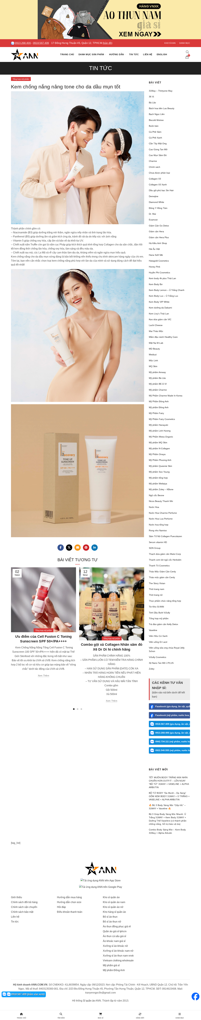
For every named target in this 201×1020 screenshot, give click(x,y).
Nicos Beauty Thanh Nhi (161, 501)
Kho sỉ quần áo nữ (113, 907)
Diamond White (156, 202)
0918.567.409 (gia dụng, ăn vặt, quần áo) (172, 724)
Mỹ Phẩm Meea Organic (161, 436)
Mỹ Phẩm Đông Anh (159, 401)
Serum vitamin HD (158, 542)
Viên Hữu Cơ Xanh (158, 636)
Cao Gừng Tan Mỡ (158, 149)
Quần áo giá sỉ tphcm (114, 931)
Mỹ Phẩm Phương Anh (160, 460)
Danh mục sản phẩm (91, 54)
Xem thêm (43, 675)
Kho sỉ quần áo (111, 897)
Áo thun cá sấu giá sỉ (114, 936)
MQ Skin (153, 366)
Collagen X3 (155, 179)
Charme (153, 161)
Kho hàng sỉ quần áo (114, 912)
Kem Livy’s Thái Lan (159, 313)
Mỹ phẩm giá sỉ (111, 965)
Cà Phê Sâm (155, 132)
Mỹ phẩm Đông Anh (158, 407)
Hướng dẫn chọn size (69, 902)
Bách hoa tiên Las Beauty (161, 108)
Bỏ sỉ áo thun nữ (112, 921)
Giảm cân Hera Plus (159, 237)
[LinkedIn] (94, 547)
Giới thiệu (16, 897)
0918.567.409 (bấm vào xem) (28, 994)
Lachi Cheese (156, 325)
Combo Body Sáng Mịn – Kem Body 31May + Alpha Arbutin (167, 831)
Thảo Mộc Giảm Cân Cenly (162, 571)
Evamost (153, 219)
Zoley (151, 669)
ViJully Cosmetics (157, 657)
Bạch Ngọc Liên (157, 114)
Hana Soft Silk (156, 255)
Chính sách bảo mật (22, 912)
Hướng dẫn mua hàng (69, 897)
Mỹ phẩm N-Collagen (159, 448)
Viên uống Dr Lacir (158, 642)
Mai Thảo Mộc (156, 331)
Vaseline (153, 630)
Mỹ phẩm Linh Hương (160, 430)
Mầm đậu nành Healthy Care (163, 337)
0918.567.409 (41, 43)
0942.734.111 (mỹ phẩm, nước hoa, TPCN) (172, 741)
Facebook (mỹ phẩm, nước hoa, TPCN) (172, 715)
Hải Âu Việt (154, 249)
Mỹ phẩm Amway (157, 372)
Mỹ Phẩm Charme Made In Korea (165, 395)
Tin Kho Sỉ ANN (156, 606)
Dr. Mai (152, 214)
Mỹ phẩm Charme (158, 390)
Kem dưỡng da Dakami (160, 307)
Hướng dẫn (116, 54)
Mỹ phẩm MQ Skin (158, 442)
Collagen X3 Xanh (158, 184)
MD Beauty (154, 348)
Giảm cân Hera (156, 231)
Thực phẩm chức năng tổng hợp (165, 601)
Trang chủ (67, 54)
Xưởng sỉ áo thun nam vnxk (118, 955)
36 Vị (151, 96)
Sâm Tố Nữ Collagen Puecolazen (165, 536)
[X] (69, 547)
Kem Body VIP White (159, 302)
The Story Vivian (157, 583)
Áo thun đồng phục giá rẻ (117, 926)
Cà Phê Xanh (155, 137)
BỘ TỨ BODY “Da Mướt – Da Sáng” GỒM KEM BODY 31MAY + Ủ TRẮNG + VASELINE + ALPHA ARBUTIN (169, 796)
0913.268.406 (23, 43)
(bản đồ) (107, 43)
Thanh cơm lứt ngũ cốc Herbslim (165, 560)
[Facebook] (60, 547)
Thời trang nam (156, 589)
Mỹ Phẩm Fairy (156, 413)
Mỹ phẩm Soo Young (159, 472)
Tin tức (134, 54)
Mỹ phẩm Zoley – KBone (161, 489)
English (162, 54)
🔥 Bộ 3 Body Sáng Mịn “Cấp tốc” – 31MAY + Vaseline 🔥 (167, 807)
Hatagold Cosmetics (159, 261)
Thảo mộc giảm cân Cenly (162, 577)
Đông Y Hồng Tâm (158, 208)
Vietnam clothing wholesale (118, 960)
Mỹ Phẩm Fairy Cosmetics (162, 419)
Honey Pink (154, 266)
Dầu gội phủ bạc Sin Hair (161, 190)
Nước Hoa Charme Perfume (163, 513)
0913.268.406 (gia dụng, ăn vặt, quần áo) (172, 732)
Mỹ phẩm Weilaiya (158, 483)
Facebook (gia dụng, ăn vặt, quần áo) (172, 706)
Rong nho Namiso (158, 530)
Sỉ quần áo (89, 1000)
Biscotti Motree (156, 120)
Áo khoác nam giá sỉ (114, 941)
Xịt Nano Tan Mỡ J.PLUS (161, 663)
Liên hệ (147, 54)
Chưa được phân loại (159, 173)
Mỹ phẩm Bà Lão (157, 378)
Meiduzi (153, 354)
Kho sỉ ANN (170, 43)
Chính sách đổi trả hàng (24, 902)
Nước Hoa (154, 507)
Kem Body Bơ (156, 284)
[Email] (77, 547)
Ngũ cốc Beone (156, 495)
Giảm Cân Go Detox (159, 225)
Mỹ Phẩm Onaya (157, 454)
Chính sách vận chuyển (24, 907)
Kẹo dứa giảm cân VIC (160, 319)
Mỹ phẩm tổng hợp (158, 478)
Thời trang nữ (156, 595)
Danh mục (184, 43)
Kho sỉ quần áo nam (114, 902)
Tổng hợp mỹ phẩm (21, 79)
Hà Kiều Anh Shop (158, 243)
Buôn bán (153, 126)
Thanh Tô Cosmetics (159, 565)
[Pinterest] (86, 547)
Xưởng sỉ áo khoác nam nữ (118, 950)
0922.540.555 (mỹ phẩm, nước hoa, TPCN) (172, 750)
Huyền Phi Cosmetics (159, 272)
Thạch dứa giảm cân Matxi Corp (165, 554)
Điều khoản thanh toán (69, 912)
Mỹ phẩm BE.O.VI (158, 384)
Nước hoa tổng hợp (158, 524)
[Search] (187, 52)
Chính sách (154, 167)
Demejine (153, 196)
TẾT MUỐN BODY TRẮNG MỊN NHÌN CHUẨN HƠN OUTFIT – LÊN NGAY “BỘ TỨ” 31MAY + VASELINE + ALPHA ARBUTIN (169, 782)
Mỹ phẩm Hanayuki (158, 425)
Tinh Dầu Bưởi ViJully (159, 612)
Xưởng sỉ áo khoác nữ (115, 946)
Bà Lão (152, 102)
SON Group (154, 548)
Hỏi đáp (61, 907)
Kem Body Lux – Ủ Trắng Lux (163, 296)
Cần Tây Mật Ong (158, 143)
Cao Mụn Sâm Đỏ (158, 155)
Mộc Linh (153, 360)
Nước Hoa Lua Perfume (161, 518)
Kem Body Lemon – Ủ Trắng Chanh (166, 290)
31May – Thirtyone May (160, 91)
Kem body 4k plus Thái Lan (162, 278)
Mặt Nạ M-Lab (156, 343)
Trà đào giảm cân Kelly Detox (163, 624)
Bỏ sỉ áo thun (110, 916)
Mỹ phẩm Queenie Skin (160, 466)
